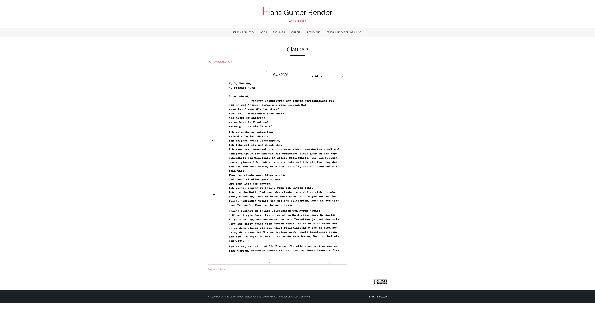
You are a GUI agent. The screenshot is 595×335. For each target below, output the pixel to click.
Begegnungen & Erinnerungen (344, 32)
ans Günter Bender (297, 12)
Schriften (296, 32)
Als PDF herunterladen (220, 61)
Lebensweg (278, 32)
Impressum (381, 296)
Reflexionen (314, 32)
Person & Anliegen (243, 32)
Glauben (222, 269)
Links (371, 296)
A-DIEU (263, 32)
